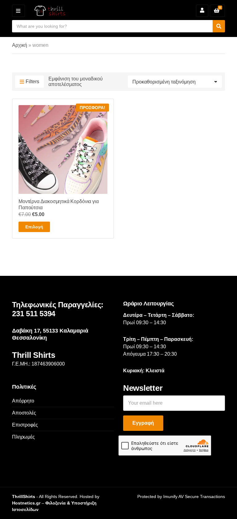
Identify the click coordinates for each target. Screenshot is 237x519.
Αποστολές (24, 412)
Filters (32, 81)
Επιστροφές (25, 424)
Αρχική (19, 45)
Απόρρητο (23, 400)
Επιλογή (34, 226)
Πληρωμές (23, 436)
